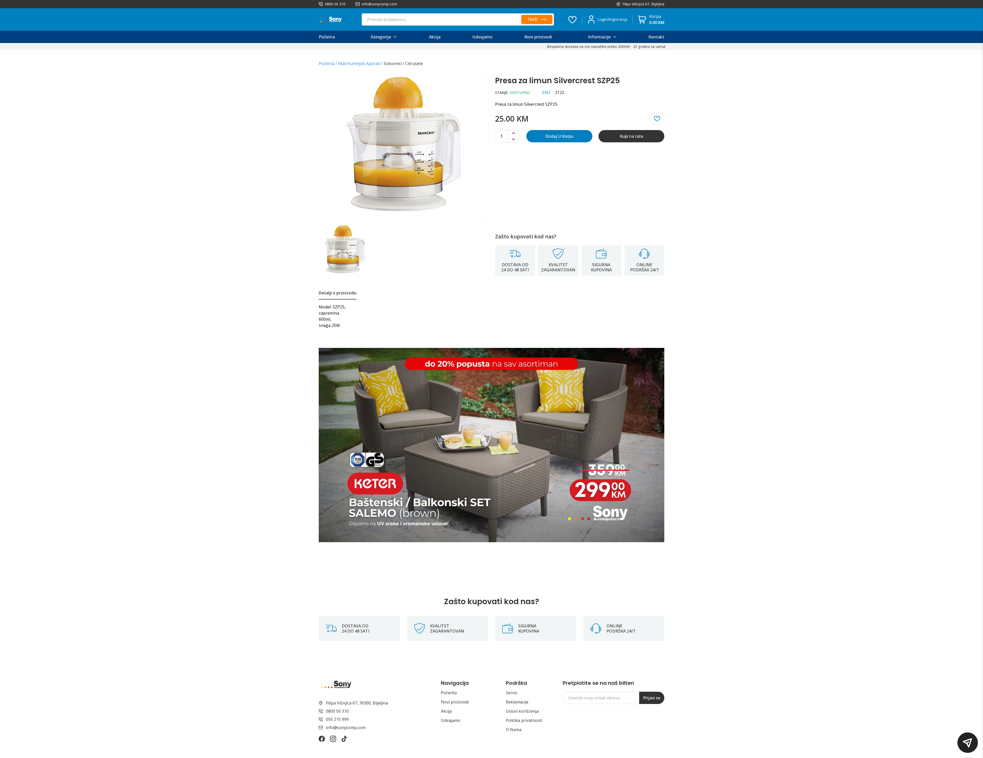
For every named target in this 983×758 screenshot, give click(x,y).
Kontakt (656, 37)
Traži (532, 19)
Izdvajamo (450, 720)
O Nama (513, 729)
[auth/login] (572, 19)
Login (602, 19)
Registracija (617, 19)
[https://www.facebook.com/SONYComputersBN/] (322, 739)
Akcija (446, 711)
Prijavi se (651, 698)
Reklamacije (517, 702)
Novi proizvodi (455, 702)
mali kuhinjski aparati (359, 63)
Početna (327, 63)
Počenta (449, 693)
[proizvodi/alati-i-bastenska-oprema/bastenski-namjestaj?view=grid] (491, 445)
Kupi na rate (631, 136)
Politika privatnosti (524, 720)
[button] (967, 742)
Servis (511, 693)
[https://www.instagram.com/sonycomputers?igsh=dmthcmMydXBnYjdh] (333, 739)
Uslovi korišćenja (522, 711)
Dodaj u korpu (559, 136)
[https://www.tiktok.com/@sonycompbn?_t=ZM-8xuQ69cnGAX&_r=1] (344, 739)
